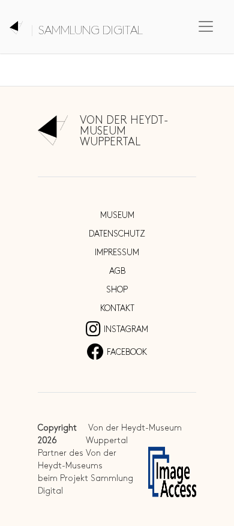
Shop (117, 290)
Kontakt (117, 308)
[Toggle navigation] (206, 26)
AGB (117, 271)
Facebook (127, 352)
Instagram (126, 329)
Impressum (117, 252)
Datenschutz (117, 234)
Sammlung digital (90, 30)
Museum (117, 215)
